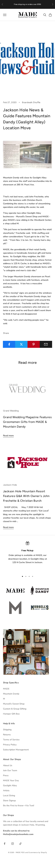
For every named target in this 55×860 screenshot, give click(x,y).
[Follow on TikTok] (20, 843)
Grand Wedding (11, 410)
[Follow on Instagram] (12, 843)
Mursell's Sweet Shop (13, 703)
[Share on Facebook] (9, 344)
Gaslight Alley (10, 785)
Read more (8, 435)
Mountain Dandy (11, 693)
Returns (7, 734)
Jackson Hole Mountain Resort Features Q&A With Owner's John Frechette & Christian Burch (26, 496)
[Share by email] (46, 344)
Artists (6, 790)
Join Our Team (10, 770)
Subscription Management (16, 749)
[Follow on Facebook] (4, 843)
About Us (7, 765)
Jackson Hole (10, 484)
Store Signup (9, 800)
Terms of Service (11, 739)
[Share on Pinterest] (34, 344)
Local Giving (9, 795)
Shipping (7, 729)
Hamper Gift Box (11, 713)
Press (6, 775)
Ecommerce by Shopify (38, 852)
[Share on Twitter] (21, 344)
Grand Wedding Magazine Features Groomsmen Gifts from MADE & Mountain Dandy (27, 421)
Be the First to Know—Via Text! (18, 805)
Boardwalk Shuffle (31, 102)
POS (23, 852)
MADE (6, 688)
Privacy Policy (9, 744)
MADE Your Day (11, 780)
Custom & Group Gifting (14, 708)
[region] (27, 556)
